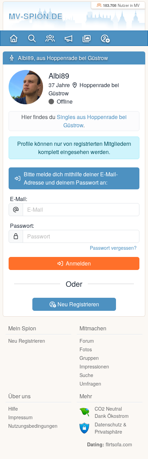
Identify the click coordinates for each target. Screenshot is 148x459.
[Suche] (32, 38)
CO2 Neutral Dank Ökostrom (112, 412)
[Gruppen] (50, 38)
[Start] (13, 38)
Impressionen (94, 366)
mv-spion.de (36, 16)
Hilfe (13, 408)
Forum (87, 340)
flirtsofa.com (119, 444)
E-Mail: (18, 199)
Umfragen (90, 383)
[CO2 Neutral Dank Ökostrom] (84, 411)
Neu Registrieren (77, 304)
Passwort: (22, 226)
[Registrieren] (105, 38)
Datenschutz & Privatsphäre (110, 428)
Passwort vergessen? (113, 247)
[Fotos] (86, 38)
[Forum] (68, 38)
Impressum (20, 417)
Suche (86, 375)
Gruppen (89, 357)
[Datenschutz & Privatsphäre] (84, 427)
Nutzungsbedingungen (32, 425)
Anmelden (77, 263)
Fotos (86, 349)
